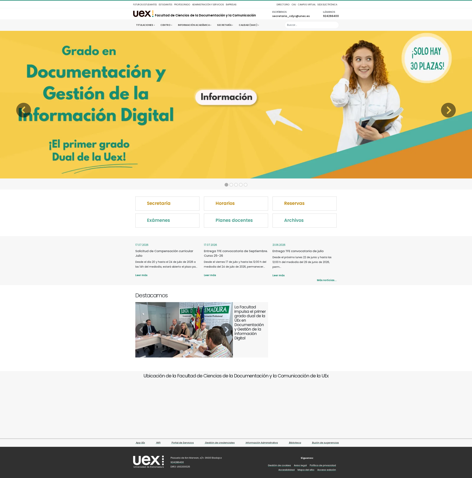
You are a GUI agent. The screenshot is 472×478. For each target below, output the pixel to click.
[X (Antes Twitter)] (325, 458)
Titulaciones (144, 25)
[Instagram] (331, 458)
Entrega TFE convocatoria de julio (298, 251)
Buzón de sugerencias (325, 442)
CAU (293, 4)
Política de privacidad (323, 465)
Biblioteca (295, 442)
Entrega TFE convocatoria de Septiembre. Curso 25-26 (236, 253)
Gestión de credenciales (219, 442)
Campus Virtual (306, 4)
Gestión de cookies (279, 465)
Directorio (283, 4)
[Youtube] (336, 458)
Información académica (194, 25)
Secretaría (224, 25)
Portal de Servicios (182, 442)
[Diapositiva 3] (236, 185)
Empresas (231, 4)
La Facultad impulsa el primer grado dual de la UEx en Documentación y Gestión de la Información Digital (250, 322)
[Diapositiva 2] (231, 185)
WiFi (158, 442)
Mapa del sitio (306, 469)
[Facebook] (319, 458)
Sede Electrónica (327, 4)
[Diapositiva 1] (226, 185)
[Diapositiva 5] (245, 185)
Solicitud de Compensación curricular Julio (164, 253)
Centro (165, 25)
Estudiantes (165, 4)
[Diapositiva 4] (241, 185)
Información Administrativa (261, 442)
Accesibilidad (286, 469)
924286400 (331, 16)
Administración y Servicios (208, 4)
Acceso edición (326, 469)
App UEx (140, 442)
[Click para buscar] (335, 25)
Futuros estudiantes (145, 4)
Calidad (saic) (248, 25)
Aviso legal (300, 465)
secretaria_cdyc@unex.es (291, 16)
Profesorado (182, 4)
